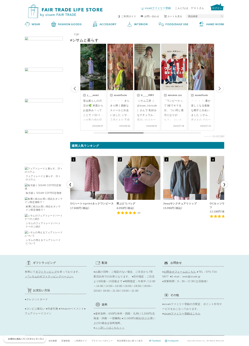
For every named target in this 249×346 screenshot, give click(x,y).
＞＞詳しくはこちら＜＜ (110, 327)
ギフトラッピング (46, 271)
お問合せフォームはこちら (180, 271)
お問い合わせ (151, 16)
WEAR (36, 24)
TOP (76, 34)
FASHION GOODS (70, 24)
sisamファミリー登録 (158, 8)
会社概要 (52, 340)
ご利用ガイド (128, 16)
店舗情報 (65, 340)
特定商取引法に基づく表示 (130, 340)
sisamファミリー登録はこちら (182, 313)
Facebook (156, 340)
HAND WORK (215, 24)
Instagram (173, 340)
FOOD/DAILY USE (177, 24)
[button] (219, 88)
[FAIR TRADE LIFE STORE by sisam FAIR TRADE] (64, 12)
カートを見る (174, 16)
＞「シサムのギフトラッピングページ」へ (49, 276)
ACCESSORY (108, 24)
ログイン (217, 8)
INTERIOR (141, 24)
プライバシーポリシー (102, 340)
